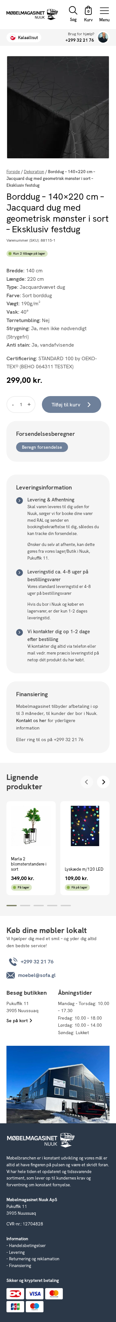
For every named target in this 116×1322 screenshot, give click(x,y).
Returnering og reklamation (34, 1259)
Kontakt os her (31, 720)
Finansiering (20, 1265)
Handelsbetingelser (27, 1245)
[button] (88, 15)
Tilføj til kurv (66, 404)
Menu (104, 19)
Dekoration (34, 171)
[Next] (103, 782)
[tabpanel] (31, 848)
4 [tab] (52, 905)
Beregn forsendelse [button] (42, 447)
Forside (13, 171)
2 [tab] (25, 905)
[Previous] (87, 782)
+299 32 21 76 (79, 40)
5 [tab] (66, 905)
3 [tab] (39, 905)
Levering (17, 1252)
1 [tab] (11, 905)
